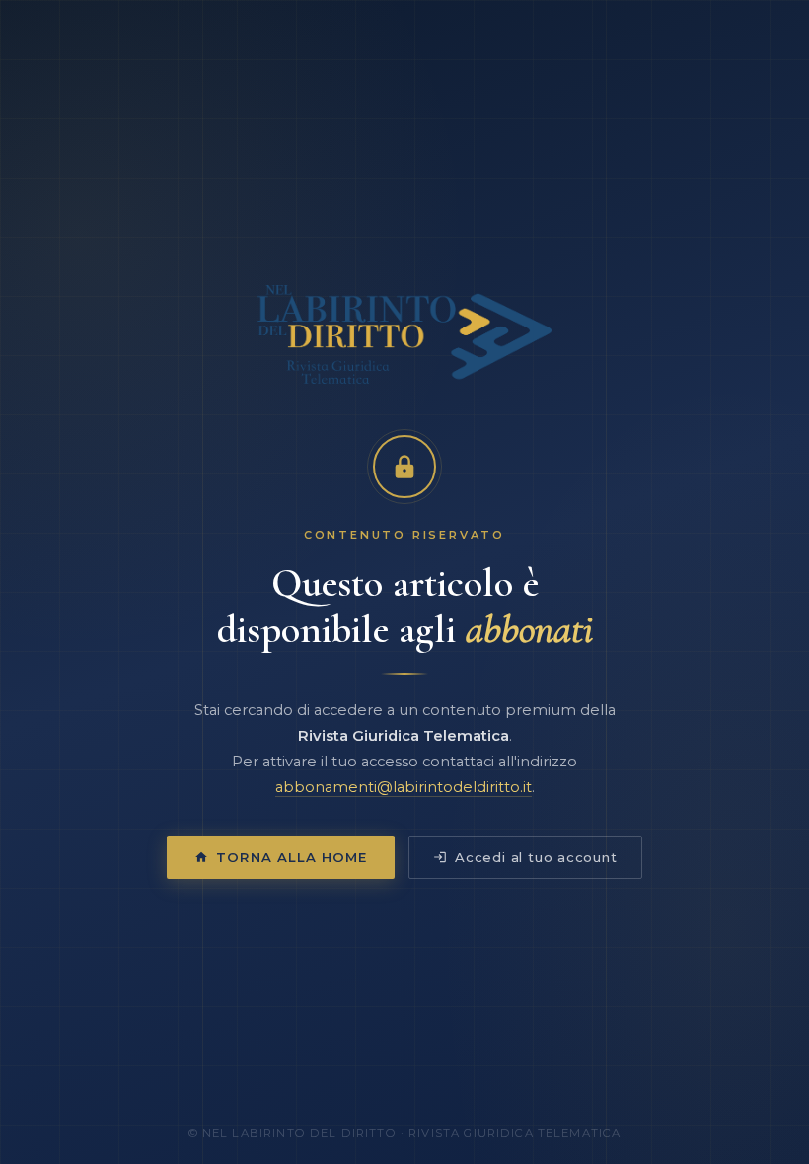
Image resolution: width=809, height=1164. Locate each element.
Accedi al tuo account (536, 857)
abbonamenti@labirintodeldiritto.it (403, 787)
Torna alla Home (291, 857)
